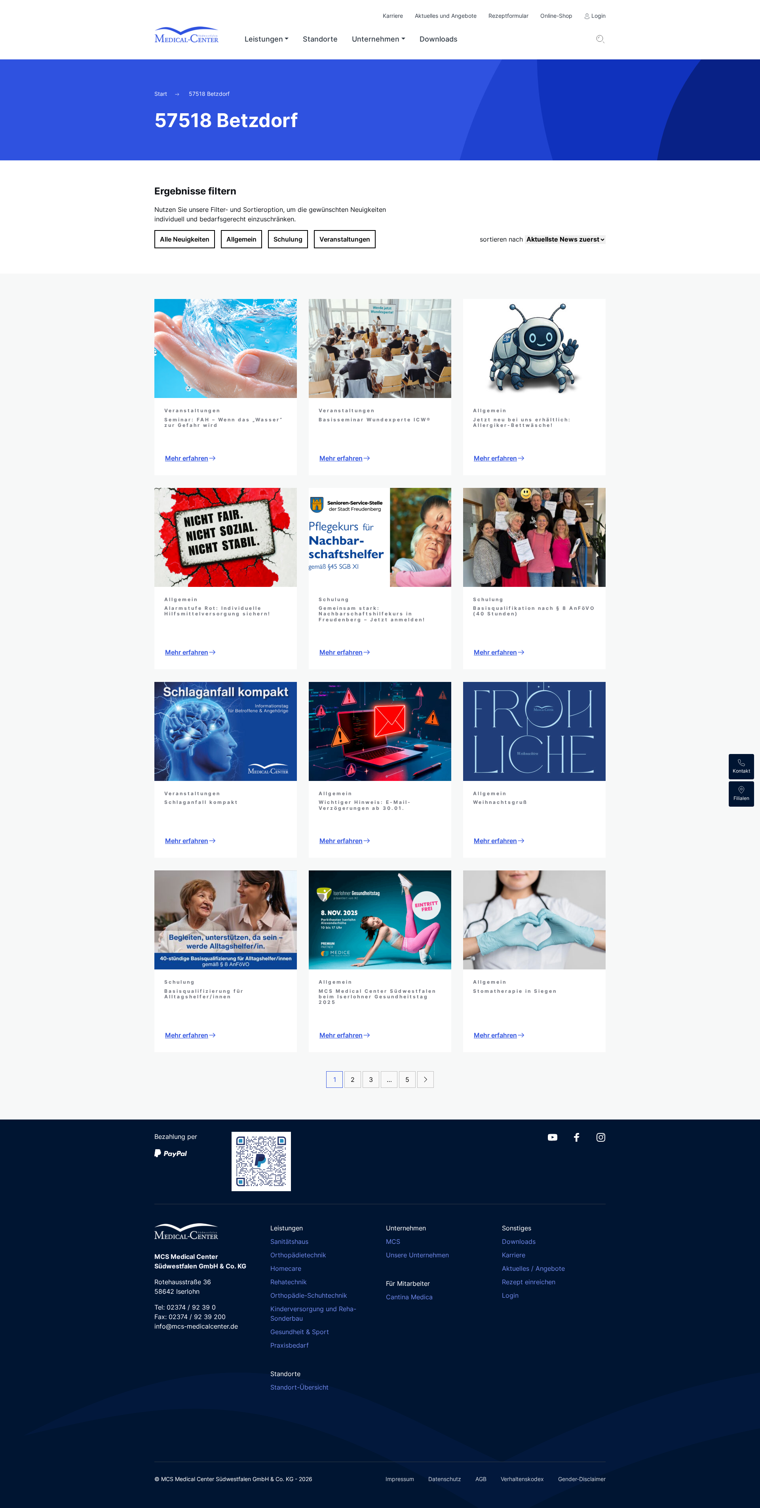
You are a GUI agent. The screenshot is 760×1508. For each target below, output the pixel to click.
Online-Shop (556, 15)
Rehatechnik (288, 1282)
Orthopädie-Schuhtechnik (308, 1295)
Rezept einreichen (528, 1282)
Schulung (288, 239)
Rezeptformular (508, 15)
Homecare (285, 1268)
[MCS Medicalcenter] (193, 39)
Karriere (393, 15)
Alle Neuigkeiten (184, 239)
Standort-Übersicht (299, 1387)
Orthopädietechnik (298, 1255)
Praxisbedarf (289, 1345)
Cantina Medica (409, 1297)
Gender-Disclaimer (582, 1479)
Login (598, 15)
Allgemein (241, 239)
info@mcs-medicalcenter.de (196, 1326)
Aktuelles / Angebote (533, 1268)
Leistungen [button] (264, 39)
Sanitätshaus (289, 1241)
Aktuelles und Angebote (446, 15)
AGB (480, 1479)
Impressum (400, 1479)
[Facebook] (576, 1137)
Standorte (320, 39)
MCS (393, 1241)
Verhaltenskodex (522, 1479)
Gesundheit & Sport (299, 1332)
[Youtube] (552, 1137)
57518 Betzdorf (209, 93)
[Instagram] (601, 1137)
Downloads (439, 39)
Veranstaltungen (344, 239)
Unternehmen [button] (375, 39)
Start (161, 93)
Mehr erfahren (186, 458)
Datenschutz (444, 1479)
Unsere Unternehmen (417, 1255)
